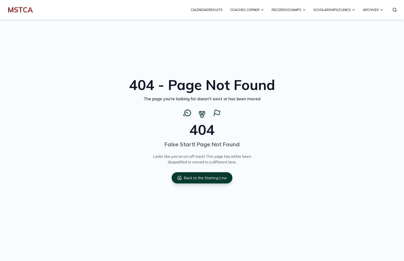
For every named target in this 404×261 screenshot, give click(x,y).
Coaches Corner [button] (245, 10)
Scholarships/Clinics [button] (332, 10)
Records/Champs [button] (286, 10)
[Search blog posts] (394, 9)
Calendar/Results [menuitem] (207, 10)
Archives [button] (371, 10)
